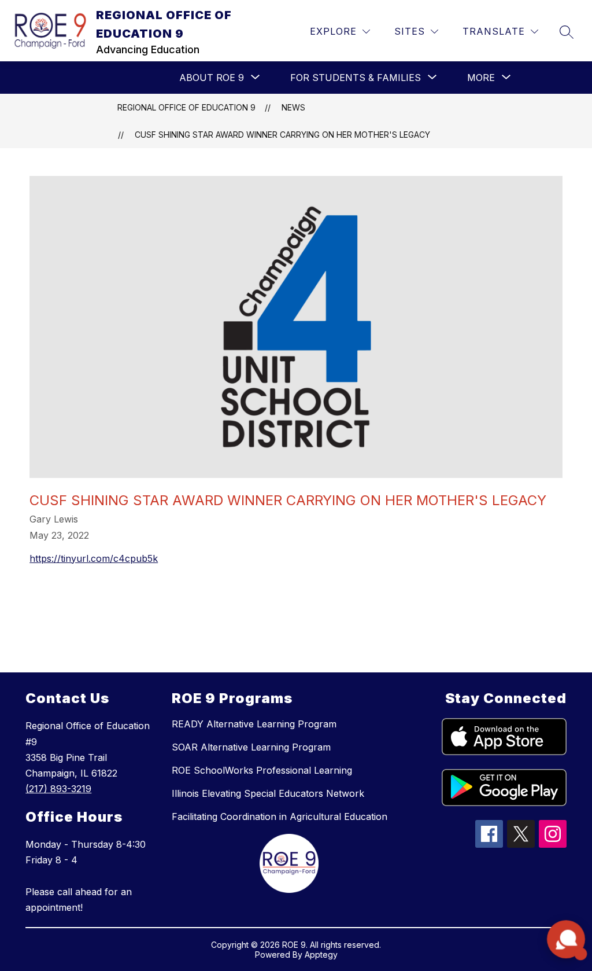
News (293, 107)
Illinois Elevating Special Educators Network (268, 793)
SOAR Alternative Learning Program (251, 747)
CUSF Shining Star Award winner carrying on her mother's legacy (282, 134)
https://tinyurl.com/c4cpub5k (93, 558)
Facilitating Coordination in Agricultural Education (279, 816)
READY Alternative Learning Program (254, 724)
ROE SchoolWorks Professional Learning (262, 770)
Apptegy (321, 954)
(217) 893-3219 (58, 789)
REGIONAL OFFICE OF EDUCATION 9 (186, 107)
